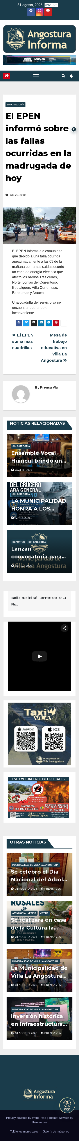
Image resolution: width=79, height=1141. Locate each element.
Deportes (19, 542)
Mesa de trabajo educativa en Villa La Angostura (54, 347)
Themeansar (39, 1122)
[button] (63, 76)
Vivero (44, 913)
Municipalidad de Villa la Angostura (35, 865)
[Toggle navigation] (36, 76)
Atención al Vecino (24, 913)
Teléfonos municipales (24, 1131)
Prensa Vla (49, 387)
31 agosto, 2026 (26, 888)
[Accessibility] (67, 1105)
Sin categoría (15, 104)
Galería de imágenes (56, 1131)
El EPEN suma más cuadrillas (23, 341)
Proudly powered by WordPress (26, 1117)
